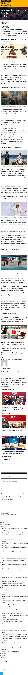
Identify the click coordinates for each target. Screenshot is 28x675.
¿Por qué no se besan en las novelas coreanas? (12, 589)
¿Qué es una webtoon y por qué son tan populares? (13, 613)
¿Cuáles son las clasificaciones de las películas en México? (14, 634)
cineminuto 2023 (18, 317)
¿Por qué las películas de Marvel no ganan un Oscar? (13, 560)
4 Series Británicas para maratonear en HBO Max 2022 (13, 585)
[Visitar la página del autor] (4, 363)
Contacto (2, 657)
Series (1, 562)
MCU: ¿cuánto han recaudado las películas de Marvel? (13, 556)
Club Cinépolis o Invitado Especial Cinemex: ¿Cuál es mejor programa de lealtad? (12, 409)
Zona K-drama (3, 587)
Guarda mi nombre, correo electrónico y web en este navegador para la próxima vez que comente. (14, 495)
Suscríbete (2, 655)
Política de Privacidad (5, 512)
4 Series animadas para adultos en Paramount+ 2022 (13, 575)
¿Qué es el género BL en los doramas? (10, 619)
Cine (8, 348)
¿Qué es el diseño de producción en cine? (10, 651)
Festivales (17, 348)
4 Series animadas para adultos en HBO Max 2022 (12, 583)
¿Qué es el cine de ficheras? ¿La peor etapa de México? (14, 636)
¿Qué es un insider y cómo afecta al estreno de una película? (15, 644)
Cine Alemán (4, 31)
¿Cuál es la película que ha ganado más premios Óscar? (14, 558)
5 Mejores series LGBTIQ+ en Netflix (9, 581)
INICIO (1, 520)
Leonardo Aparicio (5, 22)
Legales (1, 659)
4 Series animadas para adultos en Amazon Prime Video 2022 (15, 573)
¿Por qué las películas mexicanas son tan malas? (12, 532)
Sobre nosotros (3, 653)
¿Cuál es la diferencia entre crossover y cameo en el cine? (14, 628)
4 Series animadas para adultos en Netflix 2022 (12, 570)
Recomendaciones (5, 24)
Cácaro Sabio (3, 625)
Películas (22, 348)
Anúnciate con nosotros (5, 511)
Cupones (2, 522)
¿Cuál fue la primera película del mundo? (10, 642)
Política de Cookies (4, 513)
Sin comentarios (4, 26)
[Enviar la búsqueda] (1, 673)
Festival (12, 348)
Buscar (1, 518)
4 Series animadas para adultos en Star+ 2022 (11, 568)
